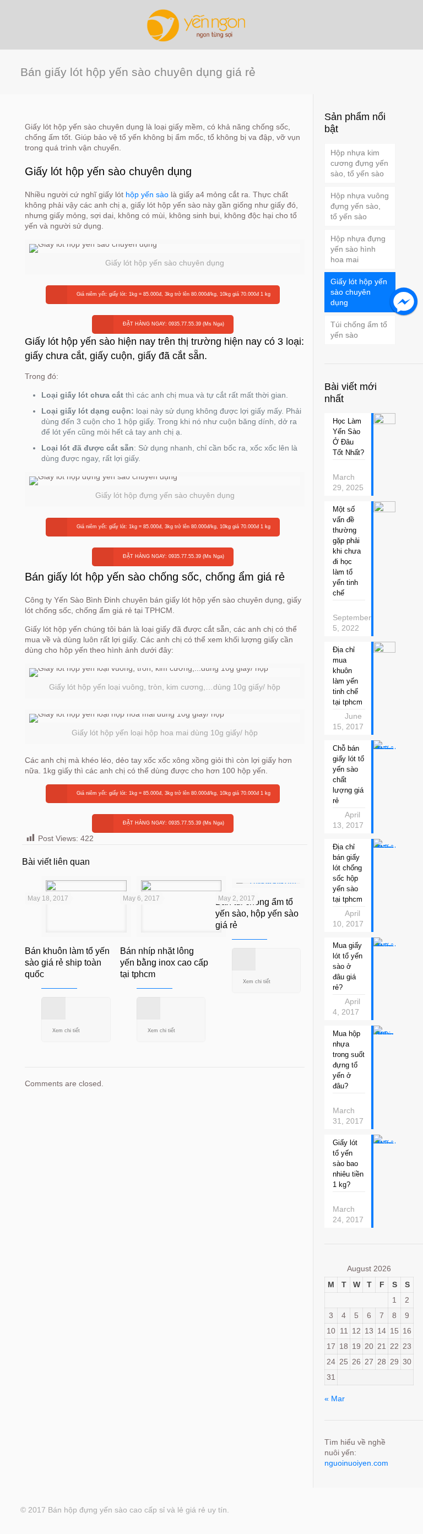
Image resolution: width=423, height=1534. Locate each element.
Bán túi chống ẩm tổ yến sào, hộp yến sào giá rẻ (257, 913)
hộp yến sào (147, 194)
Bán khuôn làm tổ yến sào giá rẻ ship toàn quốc (67, 962)
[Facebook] (311, 1509)
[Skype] (296, 1509)
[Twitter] (341, 1509)
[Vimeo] (356, 1509)
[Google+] (326, 1509)
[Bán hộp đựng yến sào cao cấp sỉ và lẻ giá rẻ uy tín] (211, 25)
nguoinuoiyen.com (356, 1463)
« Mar (334, 1398)
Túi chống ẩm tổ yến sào (358, 329)
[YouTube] (371, 1509)
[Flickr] (386, 1509)
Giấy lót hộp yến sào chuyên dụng (358, 292)
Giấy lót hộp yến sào (70, 341)
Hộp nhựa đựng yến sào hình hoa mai (358, 249)
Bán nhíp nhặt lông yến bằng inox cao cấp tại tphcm (164, 962)
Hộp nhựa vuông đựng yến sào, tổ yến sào (359, 206)
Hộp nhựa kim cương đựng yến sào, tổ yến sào (359, 163)
